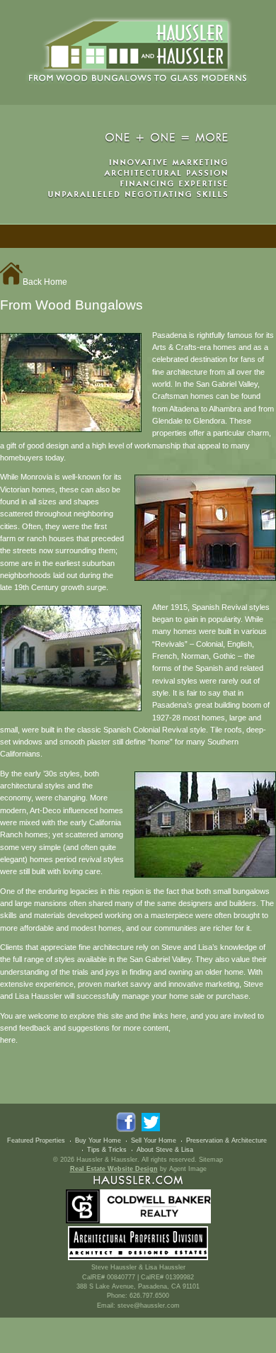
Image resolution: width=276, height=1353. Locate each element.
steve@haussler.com (148, 1305)
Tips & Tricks (107, 1149)
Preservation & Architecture (226, 1140)
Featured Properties (36, 1140)
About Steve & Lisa (165, 1149)
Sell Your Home (153, 1140)
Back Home (45, 282)
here (8, 1040)
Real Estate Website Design (114, 1168)
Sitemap (211, 1159)
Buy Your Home (98, 1140)
